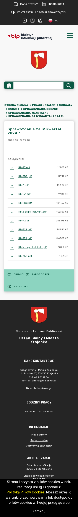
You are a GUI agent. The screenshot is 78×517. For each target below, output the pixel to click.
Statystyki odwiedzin (39, 445)
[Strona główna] (9, 85)
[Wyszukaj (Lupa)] (68, 85)
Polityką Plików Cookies (25, 492)
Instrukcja (56, 4)
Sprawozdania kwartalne (28, 112)
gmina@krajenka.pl (44, 380)
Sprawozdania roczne (40, 108)
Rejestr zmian (39, 440)
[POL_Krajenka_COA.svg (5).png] (39, 60)
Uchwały (65, 105)
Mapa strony (29, 4)
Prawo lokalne (43, 105)
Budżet (14, 108)
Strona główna (16, 105)
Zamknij (39, 511)
